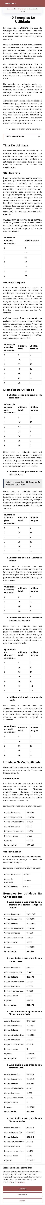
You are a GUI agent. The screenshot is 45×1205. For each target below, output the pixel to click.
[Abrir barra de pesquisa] (42, 3)
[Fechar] (42, 1166)
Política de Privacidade (17, 1182)
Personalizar (22, 1195)
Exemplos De (11, 9)
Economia (21, 9)
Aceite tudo (22, 1189)
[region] (22, 1184)
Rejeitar (22, 1201)
